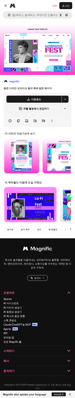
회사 (6, 361)
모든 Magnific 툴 (12, 341)
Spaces (7, 299)
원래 (20, 30)
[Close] (70, 394)
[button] (37, 278)
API (5, 333)
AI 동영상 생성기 (12, 311)
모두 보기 (30, 133)
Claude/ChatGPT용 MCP (20, 324)
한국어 (37, 277)
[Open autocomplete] (8, 15)
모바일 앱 (8, 337)
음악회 (10, 229)
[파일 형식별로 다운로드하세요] (65, 99)
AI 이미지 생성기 (12, 307)
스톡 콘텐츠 (9, 320)
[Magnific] (37, 249)
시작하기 (9, 351)
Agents (10, 329)
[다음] (70, 155)
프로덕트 (9, 293)
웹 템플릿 (52, 229)
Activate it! (58, 394)
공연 (39, 229)
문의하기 (9, 371)
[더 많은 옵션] (51, 120)
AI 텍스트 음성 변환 (14, 316)
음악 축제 (25, 229)
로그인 (65, 5)
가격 (54, 5)
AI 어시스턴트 (11, 303)
